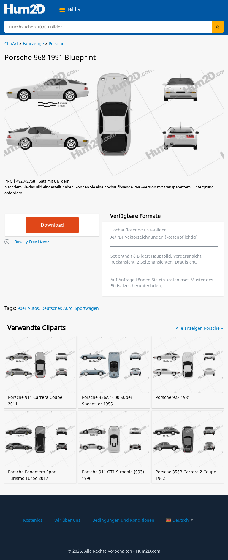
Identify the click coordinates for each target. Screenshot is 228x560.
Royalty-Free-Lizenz (32, 241)
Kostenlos (32, 520)
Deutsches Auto (56, 308)
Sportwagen (87, 308)
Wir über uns (67, 520)
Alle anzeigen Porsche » (199, 328)
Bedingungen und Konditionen (123, 520)
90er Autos (28, 308)
